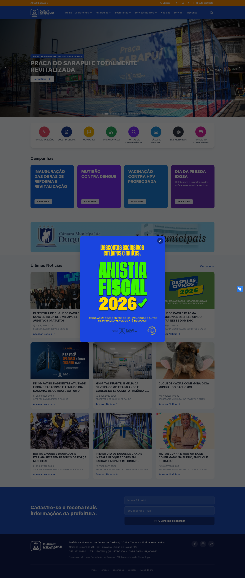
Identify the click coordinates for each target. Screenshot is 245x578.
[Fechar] (160, 241)
